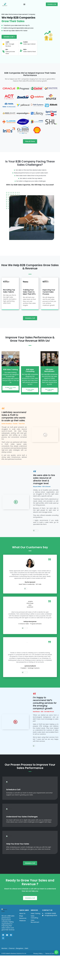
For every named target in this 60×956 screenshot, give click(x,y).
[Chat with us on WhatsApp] (56, 952)
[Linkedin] (3, 935)
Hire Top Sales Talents (49, 390)
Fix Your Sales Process (30, 390)
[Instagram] (3, 938)
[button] (24, 4)
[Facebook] (10, 935)
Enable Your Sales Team (10, 388)
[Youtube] (7, 935)
